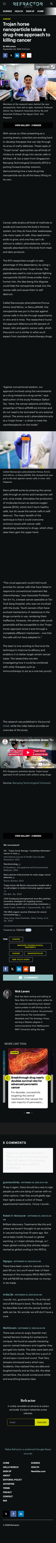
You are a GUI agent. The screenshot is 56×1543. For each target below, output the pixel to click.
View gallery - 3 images (28, 125)
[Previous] (7, 1078)
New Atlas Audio (21, 959)
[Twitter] (11, 55)
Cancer (6, 19)
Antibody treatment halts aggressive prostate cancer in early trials (28, 1081)
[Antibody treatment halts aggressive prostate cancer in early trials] (29, 1061)
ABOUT (6, 1475)
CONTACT (8, 1496)
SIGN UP (30, 11)
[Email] (29, 55)
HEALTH (19, 11)
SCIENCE (7, 11)
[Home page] (28, 4)
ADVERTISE (8, 1484)
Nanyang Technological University (31, 782)
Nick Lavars (22, 991)
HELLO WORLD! (11, 1467)
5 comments (31, 977)
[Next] (49, 1078)
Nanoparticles (35, 953)
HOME (40, 11)
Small (6, 725)
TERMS (6, 1488)
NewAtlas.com (38, 1471)
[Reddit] (23, 55)
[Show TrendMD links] (51, 929)
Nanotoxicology (11, 864)
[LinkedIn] (17, 55)
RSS (5, 1500)
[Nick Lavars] (7, 994)
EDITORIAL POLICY (12, 1479)
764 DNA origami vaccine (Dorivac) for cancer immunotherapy (25, 913)
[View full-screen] (53, 67)
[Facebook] (5, 55)
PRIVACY (7, 1492)
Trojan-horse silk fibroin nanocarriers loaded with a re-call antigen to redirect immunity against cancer (27, 886)
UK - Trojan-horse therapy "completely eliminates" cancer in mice (27, 852)
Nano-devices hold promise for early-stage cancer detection (27, 876)
